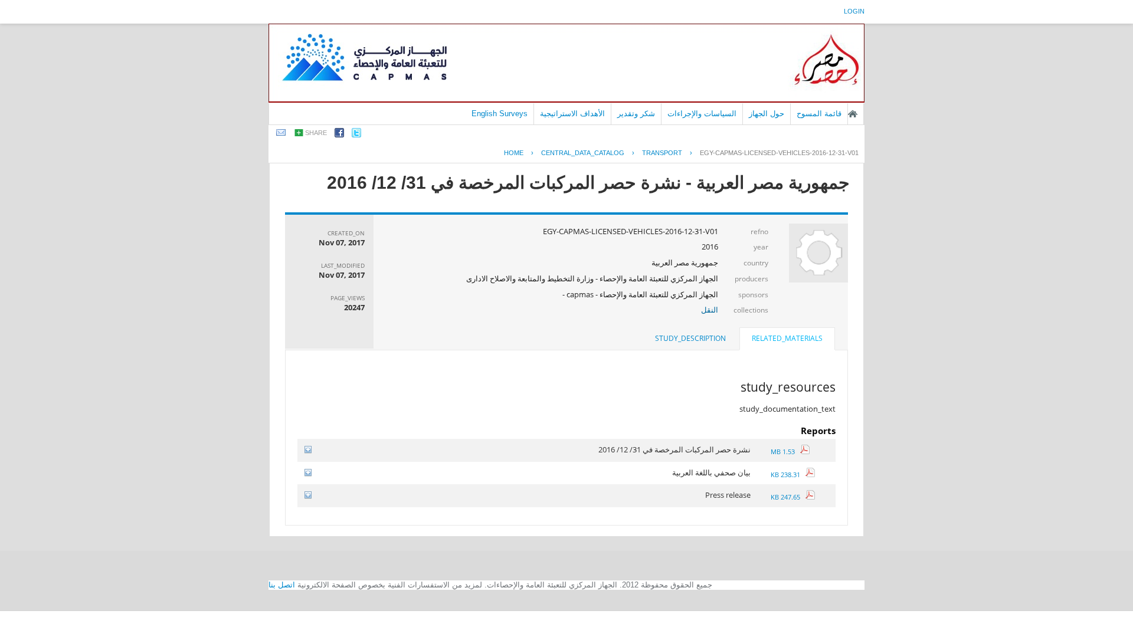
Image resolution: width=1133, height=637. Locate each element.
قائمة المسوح (819, 113)
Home (513, 152)
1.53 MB (785, 451)
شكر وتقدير (636, 113)
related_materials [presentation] (787, 338)
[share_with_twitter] (356, 134)
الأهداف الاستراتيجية (572, 113)
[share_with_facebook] (339, 134)
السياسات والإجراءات (701, 113)
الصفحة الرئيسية (852, 114)
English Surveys (499, 113)
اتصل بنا (281, 584)
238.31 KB (788, 474)
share (316, 132)
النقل (709, 309)
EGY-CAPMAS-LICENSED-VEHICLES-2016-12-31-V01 (779, 152)
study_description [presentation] (690, 338)
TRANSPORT (662, 152)
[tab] (787, 339)
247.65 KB (788, 496)
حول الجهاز (766, 113)
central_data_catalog (582, 152)
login (854, 11)
